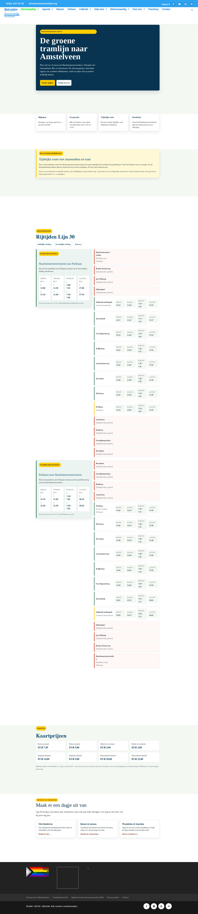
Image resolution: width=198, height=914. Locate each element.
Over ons (137, 9)
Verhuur (71, 9)
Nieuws (60, 9)
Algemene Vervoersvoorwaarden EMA (87, 897)
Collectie (83, 9)
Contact (166, 9)
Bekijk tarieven (64, 82)
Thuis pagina (10, 9)
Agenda (46, 9)
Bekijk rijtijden (47, 82)
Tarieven (78, 244)
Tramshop (153, 9)
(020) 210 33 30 (15, 3)
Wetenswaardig (118, 9)
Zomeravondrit (11, 15)
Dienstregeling (28, 9)
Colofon (125, 897)
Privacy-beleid (113, 897)
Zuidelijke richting (44, 244)
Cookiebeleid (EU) (60, 897)
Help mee (99, 9)
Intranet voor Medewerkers (37, 897)
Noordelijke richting (62, 244)
